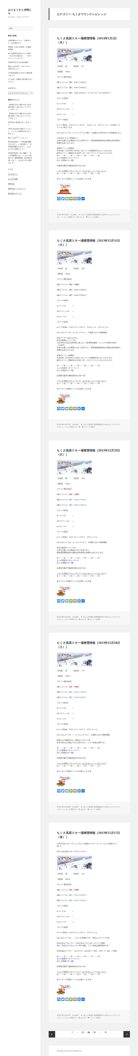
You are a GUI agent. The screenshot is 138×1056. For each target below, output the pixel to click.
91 (106, 1032)
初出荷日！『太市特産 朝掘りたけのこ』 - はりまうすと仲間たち (20, 146)
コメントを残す (93, 217)
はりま (81, 217)
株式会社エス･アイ (15, 193)
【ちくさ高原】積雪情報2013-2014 (93, 214)
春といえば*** (13, 138)
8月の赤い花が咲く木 (16, 122)
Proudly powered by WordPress (69, 1051)
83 (83, 1032)
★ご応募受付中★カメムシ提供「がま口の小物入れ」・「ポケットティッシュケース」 (20, 55)
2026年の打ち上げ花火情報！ (18, 62)
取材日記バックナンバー (17, 189)
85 (94, 1032)
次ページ (126, 1034)
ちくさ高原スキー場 (71, 217)
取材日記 (11, 184)
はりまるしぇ (13, 174)
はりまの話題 (13, 179)
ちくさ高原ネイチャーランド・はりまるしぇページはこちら (81, 171)
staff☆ (74, 214)
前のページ (52, 1034)
